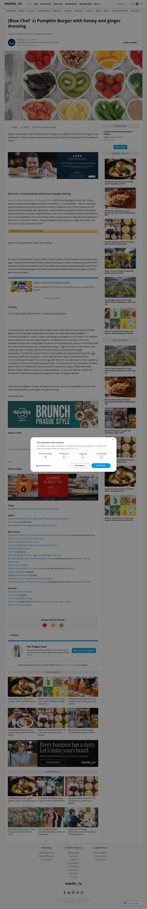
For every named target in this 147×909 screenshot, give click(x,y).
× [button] (113, 440)
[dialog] (73, 454)
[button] (43, 465)
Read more (74, 449)
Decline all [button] (80, 465)
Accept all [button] (101, 465)
